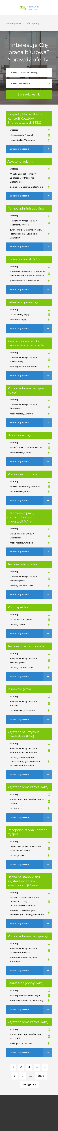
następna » (29, 1084)
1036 (40, 1076)
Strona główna (13, 23)
